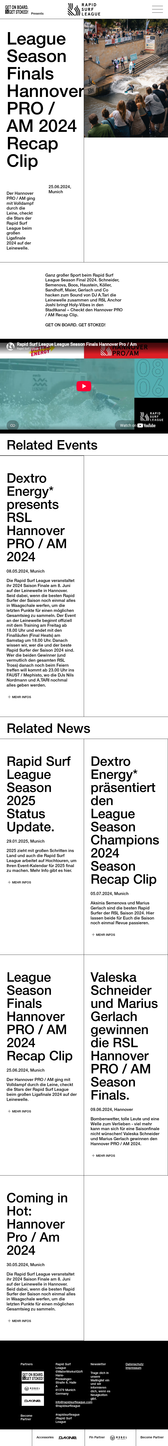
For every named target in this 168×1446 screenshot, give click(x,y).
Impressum (133, 1368)
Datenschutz (135, 1364)
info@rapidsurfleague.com (74, 1402)
